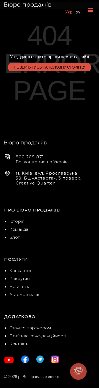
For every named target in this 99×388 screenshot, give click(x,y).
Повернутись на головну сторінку (49, 67)
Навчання (20, 286)
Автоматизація (25, 294)
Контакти (19, 343)
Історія (16, 221)
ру (78, 12)
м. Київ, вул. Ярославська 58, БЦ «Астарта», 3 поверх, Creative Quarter (48, 178)
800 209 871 (30, 156)
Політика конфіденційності (37, 335)
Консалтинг (21, 270)
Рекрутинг (20, 278)
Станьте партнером (30, 327)
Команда (18, 229)
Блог (14, 237)
